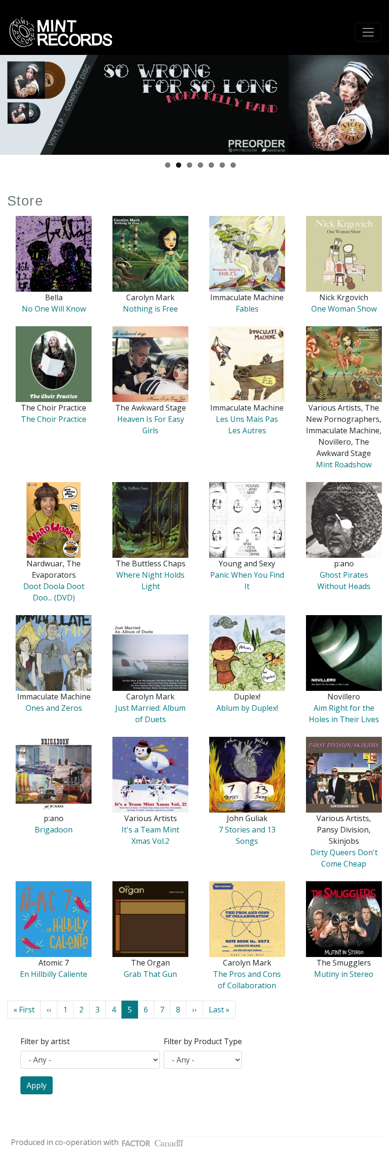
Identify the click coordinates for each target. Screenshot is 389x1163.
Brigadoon (54, 829)
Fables (247, 309)
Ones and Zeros (54, 708)
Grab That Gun (150, 974)
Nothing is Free (150, 309)
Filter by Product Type (203, 1041)
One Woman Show (344, 309)
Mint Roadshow (343, 464)
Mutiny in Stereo (343, 974)
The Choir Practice (53, 419)
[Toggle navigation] (368, 32)
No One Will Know (54, 309)
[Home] (64, 32)
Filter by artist (45, 1041)
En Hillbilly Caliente (53, 974)
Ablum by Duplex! (247, 708)
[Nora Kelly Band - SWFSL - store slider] (194, 105)
